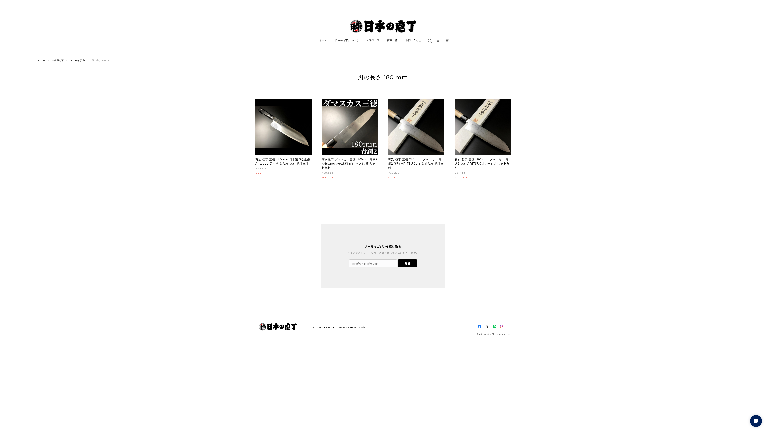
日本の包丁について (346, 40)
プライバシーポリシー (323, 327)
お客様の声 (372, 40)
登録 (407, 263)
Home (41, 60)
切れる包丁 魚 (77, 60)
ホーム (323, 40)
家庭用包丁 (58, 60)
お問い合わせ (413, 40)
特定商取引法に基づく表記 (352, 327)
